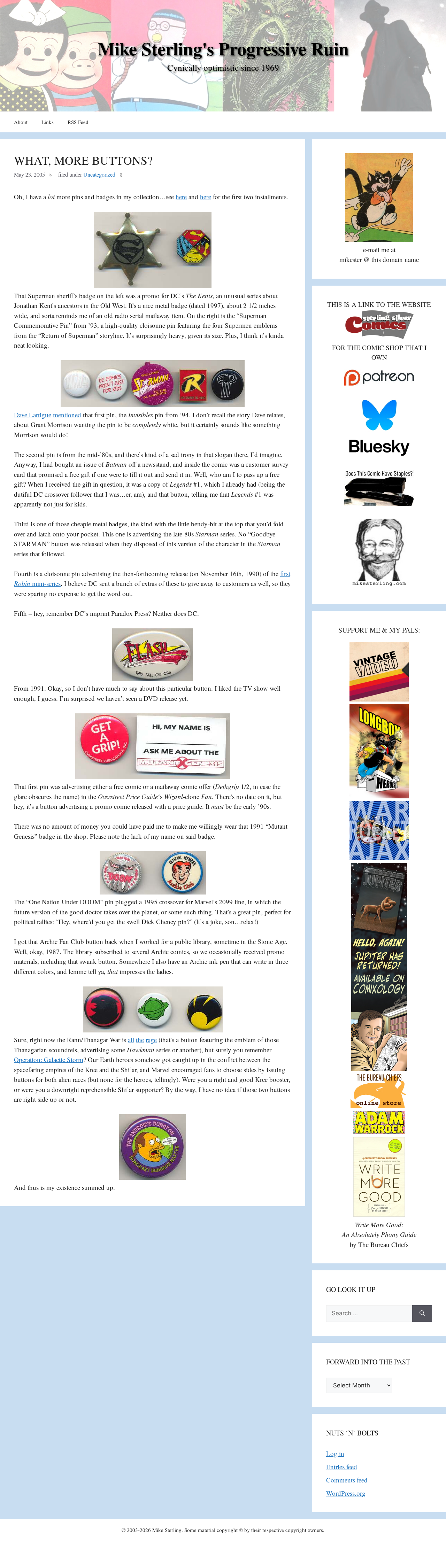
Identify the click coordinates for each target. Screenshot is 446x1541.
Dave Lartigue (32, 414)
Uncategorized (99, 174)
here (181, 196)
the (140, 1039)
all (131, 1039)
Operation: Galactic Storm (48, 1059)
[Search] (422, 1313)
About (21, 121)
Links (47, 121)
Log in (335, 1453)
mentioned (67, 414)
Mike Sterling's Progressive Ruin (223, 48)
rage (151, 1039)
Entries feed (341, 1466)
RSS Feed (78, 121)
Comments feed (347, 1480)
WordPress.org (346, 1493)
